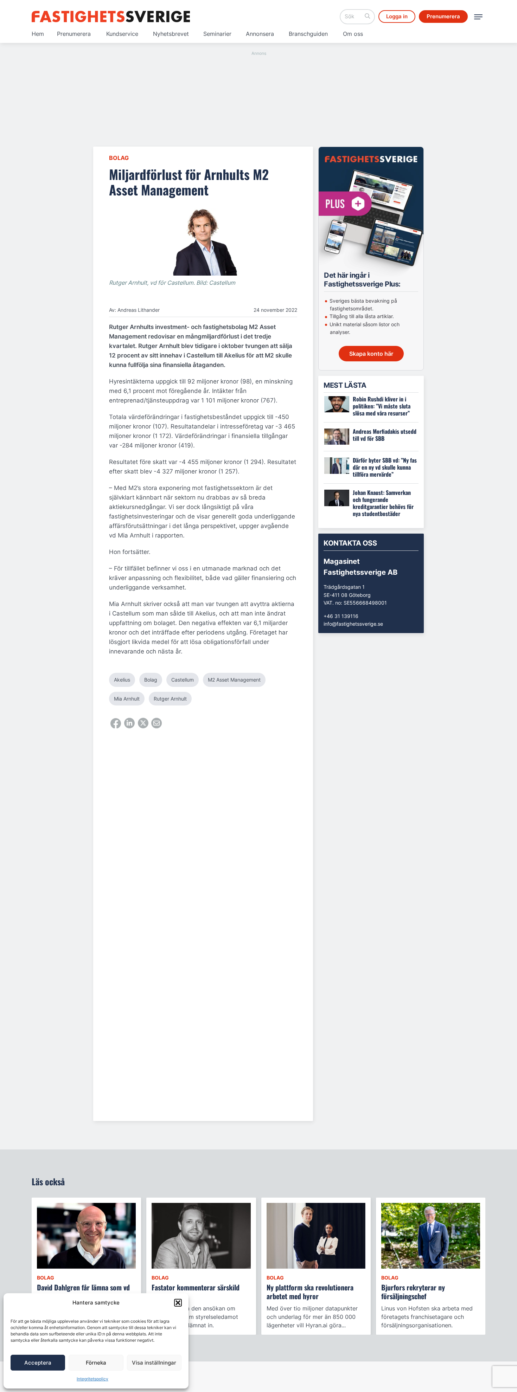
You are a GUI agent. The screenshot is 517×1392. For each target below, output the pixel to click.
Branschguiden (308, 33)
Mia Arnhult (127, 699)
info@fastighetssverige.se (353, 624)
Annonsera (260, 33)
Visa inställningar (154, 1362)
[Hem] (111, 16)
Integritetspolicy (92, 1378)
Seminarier (217, 33)
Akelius (122, 680)
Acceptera (37, 1362)
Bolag (119, 157)
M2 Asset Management (234, 680)
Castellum (182, 680)
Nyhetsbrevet (171, 33)
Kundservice (122, 33)
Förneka (96, 1362)
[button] (177, 1302)
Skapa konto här (371, 353)
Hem (38, 33)
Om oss (353, 33)
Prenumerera (74, 33)
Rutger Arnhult (170, 699)
